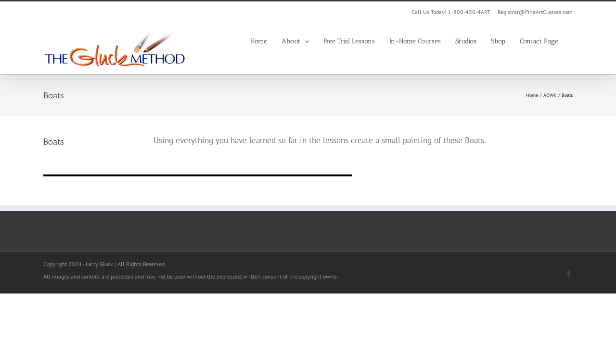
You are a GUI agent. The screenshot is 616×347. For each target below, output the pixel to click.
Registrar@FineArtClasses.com (535, 11)
